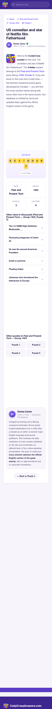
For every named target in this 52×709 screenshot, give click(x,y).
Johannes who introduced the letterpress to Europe (23, 279)
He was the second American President (23, 251)
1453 (21, 75)
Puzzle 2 (36, 344)
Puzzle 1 (16, 344)
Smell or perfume (17, 260)
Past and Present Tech (32, 71)
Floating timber (16, 269)
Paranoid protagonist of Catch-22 (24, 239)
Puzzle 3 (29, 75)
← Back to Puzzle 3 (26, 476)
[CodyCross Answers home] (5, 4)
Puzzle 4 (16, 353)
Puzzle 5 (36, 353)
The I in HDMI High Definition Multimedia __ (23, 227)
